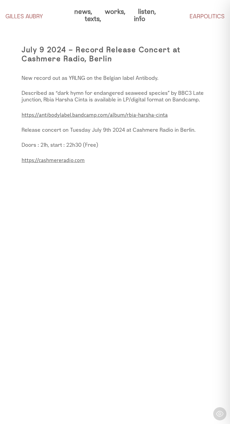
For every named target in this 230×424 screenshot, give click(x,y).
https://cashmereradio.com (53, 160)
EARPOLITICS (207, 16)
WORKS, (115, 11)
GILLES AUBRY (24, 16)
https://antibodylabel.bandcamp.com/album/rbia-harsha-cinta (95, 114)
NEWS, (83, 11)
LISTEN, (147, 11)
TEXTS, (93, 18)
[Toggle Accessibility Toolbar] (220, 414)
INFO (139, 18)
